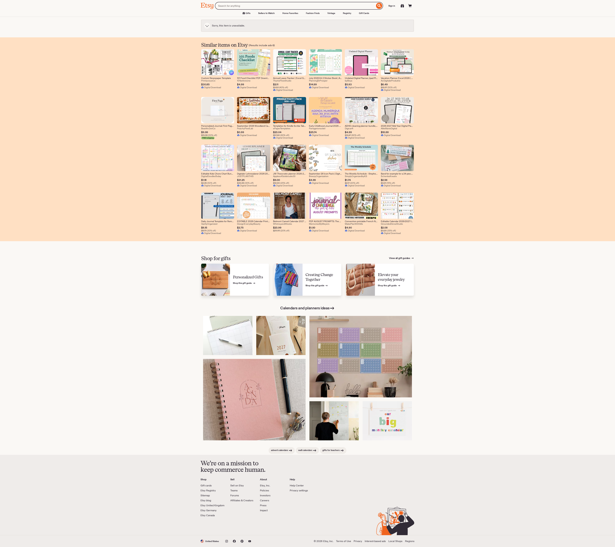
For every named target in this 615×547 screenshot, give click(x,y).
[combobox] (295, 6)
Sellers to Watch (266, 13)
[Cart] (410, 6)
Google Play (235, 526)
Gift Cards (364, 13)
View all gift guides (400, 258)
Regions (409, 541)
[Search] (379, 6)
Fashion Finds (313, 13)
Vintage (331, 13)
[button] (209, 541)
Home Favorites (290, 13)
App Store (211, 526)
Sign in (391, 5)
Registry (347, 13)
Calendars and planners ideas (305, 308)
